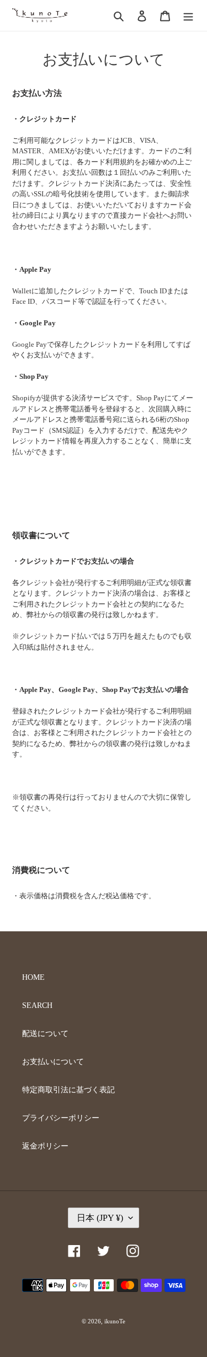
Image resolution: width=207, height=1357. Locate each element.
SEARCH (37, 1005)
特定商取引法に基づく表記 (68, 1090)
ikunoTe (114, 1321)
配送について (45, 1033)
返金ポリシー (45, 1146)
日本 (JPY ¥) (100, 1217)
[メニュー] (188, 15)
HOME (33, 977)
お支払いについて (53, 1062)
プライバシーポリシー (60, 1118)
